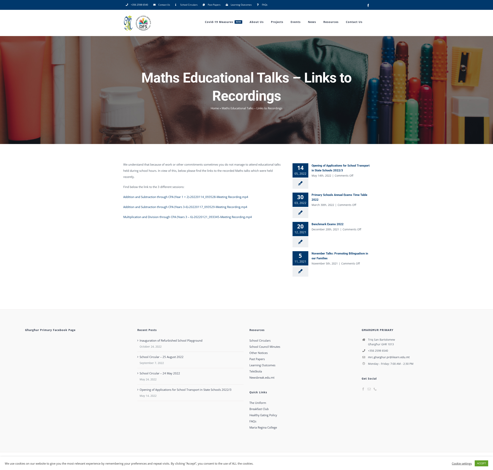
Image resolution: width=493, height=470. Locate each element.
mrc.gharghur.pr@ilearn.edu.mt (389, 357)
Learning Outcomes (262, 365)
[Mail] (369, 389)
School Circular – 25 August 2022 (162, 357)
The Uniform (257, 403)
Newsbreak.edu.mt (261, 377)
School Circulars (260, 340)
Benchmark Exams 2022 (328, 224)
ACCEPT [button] (481, 463)
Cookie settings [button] (462, 463)
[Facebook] (363, 389)
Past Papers (257, 359)
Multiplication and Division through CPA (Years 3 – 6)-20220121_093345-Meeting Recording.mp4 (187, 217)
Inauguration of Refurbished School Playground (171, 340)
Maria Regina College (263, 427)
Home (215, 108)
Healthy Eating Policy (263, 415)
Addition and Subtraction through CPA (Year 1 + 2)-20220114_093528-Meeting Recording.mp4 (185, 197)
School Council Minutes (264, 347)
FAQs (252, 421)
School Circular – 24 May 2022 (160, 373)
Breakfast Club (259, 409)
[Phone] (375, 389)
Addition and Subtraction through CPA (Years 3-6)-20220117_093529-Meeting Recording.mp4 (185, 207)
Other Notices (258, 353)
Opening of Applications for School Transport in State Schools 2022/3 (185, 390)
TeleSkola (255, 371)
